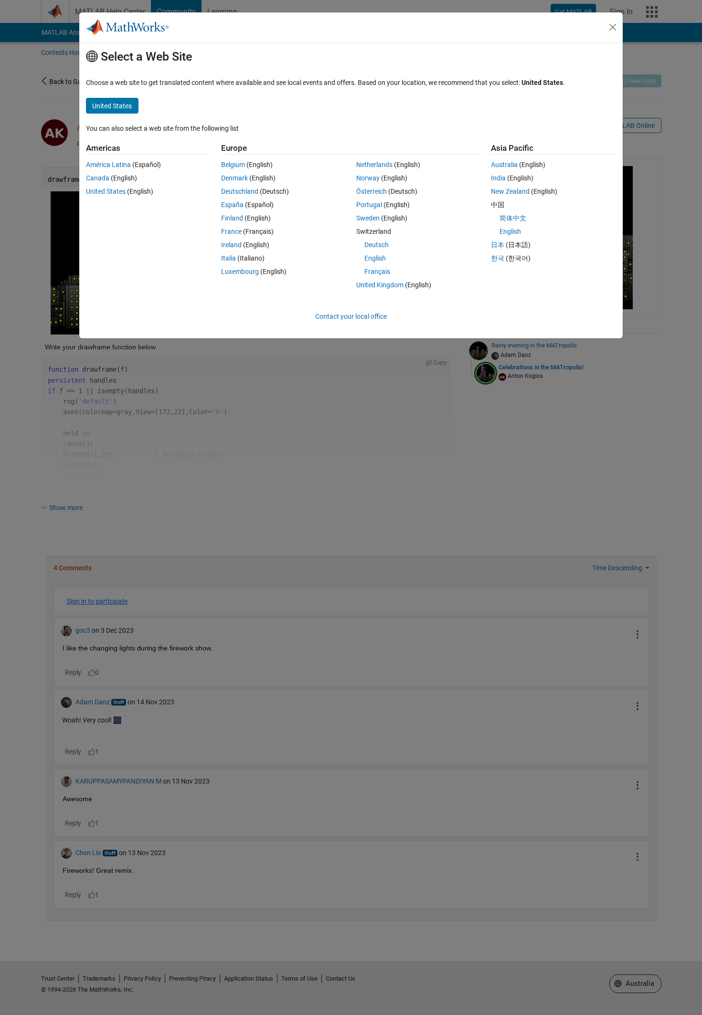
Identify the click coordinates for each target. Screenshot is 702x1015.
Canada (97, 178)
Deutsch (376, 245)
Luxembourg (240, 271)
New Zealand (510, 191)
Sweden (368, 218)
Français (377, 271)
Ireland (231, 245)
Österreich (371, 191)
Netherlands (374, 164)
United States (106, 191)
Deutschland (239, 191)
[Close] (612, 27)
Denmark (234, 178)
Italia (228, 258)
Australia (504, 164)
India (498, 178)
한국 (497, 258)
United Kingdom (380, 285)
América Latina (108, 164)
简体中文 (513, 218)
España (232, 205)
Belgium (233, 164)
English (375, 258)
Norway (368, 178)
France (231, 231)
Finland (232, 218)
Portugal (369, 205)
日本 (497, 245)
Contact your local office (351, 316)
